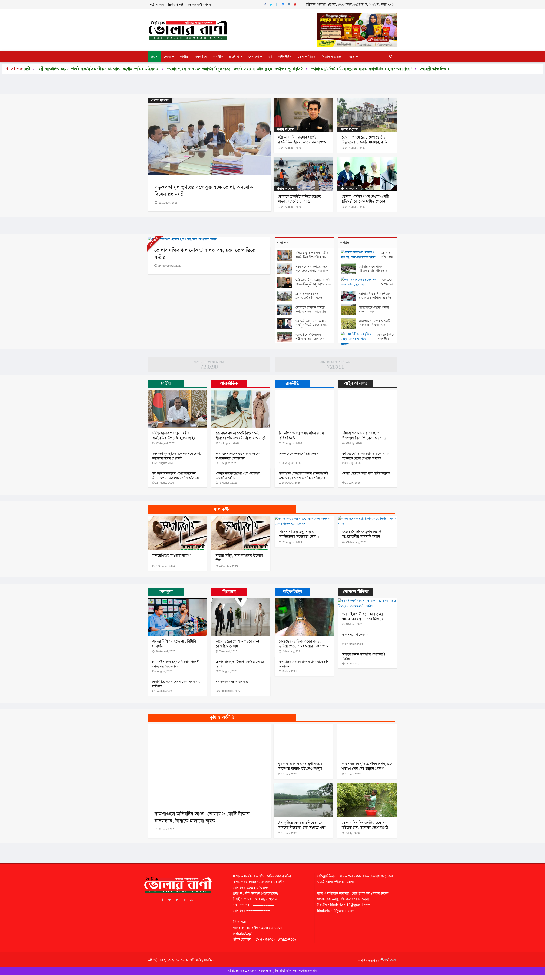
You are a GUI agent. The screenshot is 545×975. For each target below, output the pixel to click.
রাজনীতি (234, 56)
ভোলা (167, 56)
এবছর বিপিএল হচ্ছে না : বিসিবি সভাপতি (174, 644)
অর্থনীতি (218, 56)
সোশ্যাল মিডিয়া (307, 56)
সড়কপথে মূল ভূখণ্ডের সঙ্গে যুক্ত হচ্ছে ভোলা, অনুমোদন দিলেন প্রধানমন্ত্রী (311, 270)
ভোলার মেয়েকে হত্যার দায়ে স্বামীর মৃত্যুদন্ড (366, 473)
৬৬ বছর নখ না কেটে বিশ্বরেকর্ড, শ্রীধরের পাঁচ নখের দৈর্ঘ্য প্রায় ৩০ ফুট (241, 436)
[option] (131, 69)
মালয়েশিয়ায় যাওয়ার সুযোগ (171, 555)
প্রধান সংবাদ (160, 100)
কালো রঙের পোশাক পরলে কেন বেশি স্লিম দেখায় (237, 644)
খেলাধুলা (253, 56)
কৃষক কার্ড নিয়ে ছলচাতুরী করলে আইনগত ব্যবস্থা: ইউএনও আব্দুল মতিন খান (300, 768)
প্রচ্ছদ (154, 56)
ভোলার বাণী (187, 960)
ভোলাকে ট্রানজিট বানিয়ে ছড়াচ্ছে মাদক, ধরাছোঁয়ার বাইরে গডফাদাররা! (261, 69)
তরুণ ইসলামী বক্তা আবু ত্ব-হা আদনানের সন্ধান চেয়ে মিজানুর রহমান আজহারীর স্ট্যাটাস (362, 619)
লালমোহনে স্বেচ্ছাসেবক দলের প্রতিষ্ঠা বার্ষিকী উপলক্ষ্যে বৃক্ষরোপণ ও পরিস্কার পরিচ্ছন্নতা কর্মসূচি (303, 478)
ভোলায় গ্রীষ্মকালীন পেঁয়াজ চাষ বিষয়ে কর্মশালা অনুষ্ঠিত (375, 296)
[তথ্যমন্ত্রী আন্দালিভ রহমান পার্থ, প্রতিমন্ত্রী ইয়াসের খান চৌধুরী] (286, 323)
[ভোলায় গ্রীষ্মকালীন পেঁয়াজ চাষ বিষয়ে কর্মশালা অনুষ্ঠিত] (350, 296)
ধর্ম (270, 56)
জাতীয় (184, 56)
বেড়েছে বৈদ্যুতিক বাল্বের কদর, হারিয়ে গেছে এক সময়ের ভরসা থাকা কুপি (304, 646)
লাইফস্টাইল (285, 56)
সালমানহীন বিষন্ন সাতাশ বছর (232, 682)
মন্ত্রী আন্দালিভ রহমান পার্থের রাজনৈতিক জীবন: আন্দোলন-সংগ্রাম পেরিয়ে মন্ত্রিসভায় (302, 142)
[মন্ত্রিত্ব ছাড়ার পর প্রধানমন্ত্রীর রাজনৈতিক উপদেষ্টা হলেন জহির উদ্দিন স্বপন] (286, 255)
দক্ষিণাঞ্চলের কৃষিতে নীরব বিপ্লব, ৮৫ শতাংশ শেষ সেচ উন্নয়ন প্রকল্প (367, 766)
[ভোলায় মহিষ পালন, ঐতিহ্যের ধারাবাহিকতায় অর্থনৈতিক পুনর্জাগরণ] (350, 268)
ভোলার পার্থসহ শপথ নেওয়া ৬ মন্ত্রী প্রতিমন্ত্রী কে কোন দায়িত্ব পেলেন (365, 199)
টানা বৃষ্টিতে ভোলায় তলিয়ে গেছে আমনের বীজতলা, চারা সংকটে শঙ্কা (301, 825)
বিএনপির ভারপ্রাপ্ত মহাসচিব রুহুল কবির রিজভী (301, 436)
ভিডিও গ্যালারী (176, 5)
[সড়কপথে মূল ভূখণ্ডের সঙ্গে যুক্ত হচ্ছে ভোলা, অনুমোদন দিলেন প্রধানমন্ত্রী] (286, 268)
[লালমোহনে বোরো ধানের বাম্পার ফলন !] (350, 309)
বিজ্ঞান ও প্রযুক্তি (332, 56)
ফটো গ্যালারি (157, 5)
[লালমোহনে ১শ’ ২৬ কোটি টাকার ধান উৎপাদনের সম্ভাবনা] (350, 323)
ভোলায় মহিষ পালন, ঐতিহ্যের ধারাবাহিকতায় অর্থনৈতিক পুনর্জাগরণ (373, 270)
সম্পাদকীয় (222, 509)
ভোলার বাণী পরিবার (199, 5)
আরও (351, 56)
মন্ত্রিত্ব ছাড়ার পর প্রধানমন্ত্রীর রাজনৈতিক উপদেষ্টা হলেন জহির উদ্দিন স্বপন (311, 257)
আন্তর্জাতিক (200, 56)
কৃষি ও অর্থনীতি (222, 717)
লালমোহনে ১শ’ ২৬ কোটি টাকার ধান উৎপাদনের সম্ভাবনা (374, 325)
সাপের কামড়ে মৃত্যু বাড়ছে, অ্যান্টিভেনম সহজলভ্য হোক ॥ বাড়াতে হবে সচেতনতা (299, 536)
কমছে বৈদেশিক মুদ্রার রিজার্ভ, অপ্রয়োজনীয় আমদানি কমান (362, 534)
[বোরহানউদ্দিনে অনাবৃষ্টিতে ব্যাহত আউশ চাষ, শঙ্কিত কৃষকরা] (359, 339)
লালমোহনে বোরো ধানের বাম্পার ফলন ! (374, 309)
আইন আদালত (355, 383)
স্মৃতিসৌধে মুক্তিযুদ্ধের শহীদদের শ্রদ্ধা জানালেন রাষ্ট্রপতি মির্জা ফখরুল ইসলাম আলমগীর (309, 340)
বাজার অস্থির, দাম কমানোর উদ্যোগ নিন (239, 558)
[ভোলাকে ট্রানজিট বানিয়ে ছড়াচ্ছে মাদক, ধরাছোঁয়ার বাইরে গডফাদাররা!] (286, 309)
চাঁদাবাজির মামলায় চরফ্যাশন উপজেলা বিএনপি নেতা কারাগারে (364, 436)
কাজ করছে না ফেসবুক (355, 635)
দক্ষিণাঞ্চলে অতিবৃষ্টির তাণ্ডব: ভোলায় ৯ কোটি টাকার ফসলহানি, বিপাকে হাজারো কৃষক (202, 817)
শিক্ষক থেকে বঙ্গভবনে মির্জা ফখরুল (298, 454)
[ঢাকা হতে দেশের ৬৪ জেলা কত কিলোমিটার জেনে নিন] (361, 282)
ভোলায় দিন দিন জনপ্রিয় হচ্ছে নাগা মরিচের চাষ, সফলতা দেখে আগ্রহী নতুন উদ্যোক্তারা (365, 827)
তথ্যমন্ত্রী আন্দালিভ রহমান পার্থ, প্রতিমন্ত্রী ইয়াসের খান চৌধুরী (363, 69)
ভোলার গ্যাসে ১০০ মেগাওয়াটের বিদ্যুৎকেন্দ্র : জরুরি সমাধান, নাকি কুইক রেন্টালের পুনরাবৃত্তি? (135, 69)
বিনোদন (229, 591)
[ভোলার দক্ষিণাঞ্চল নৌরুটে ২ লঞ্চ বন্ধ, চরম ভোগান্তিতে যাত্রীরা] (361, 255)
